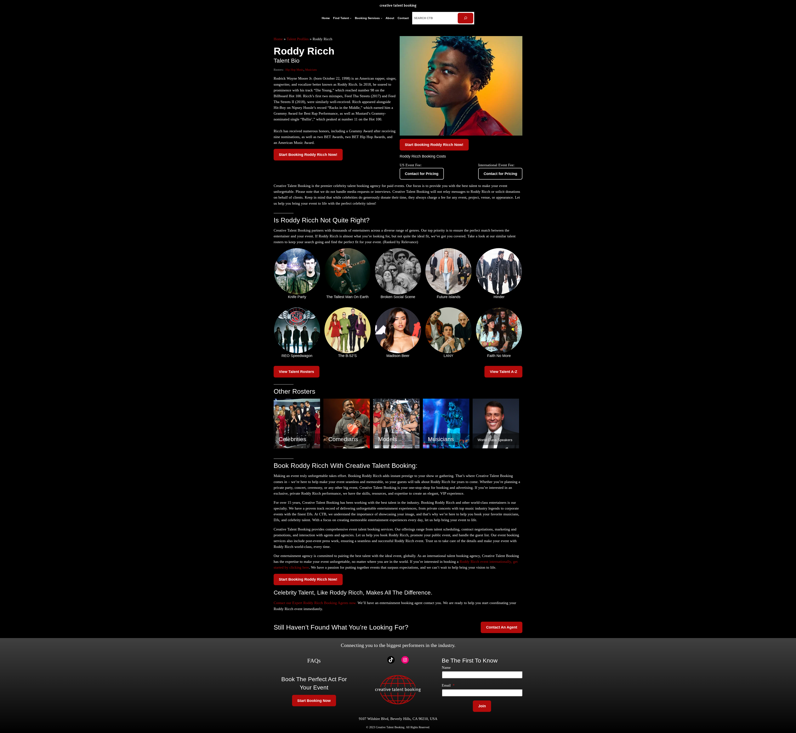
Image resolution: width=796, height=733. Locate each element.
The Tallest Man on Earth (347, 297)
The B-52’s (347, 356)
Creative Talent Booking (398, 5)
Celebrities (292, 439)
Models (387, 439)
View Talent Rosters (296, 372)
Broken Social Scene (398, 297)
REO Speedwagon (297, 356)
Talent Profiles (298, 39)
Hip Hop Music (294, 69)
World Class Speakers (495, 440)
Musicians (311, 69)
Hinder (499, 297)
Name (446, 667)
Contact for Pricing (421, 174)
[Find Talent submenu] (351, 18)
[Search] (465, 18)
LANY (448, 356)
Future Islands (448, 297)
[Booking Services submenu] (381, 18)
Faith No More (499, 356)
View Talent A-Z (503, 372)
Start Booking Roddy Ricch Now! (308, 155)
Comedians (343, 439)
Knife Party (297, 297)
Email (448, 685)
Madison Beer (397, 356)
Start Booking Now (314, 701)
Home (278, 39)
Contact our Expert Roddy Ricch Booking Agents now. (315, 603)
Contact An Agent (501, 627)
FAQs (314, 660)
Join (482, 706)
